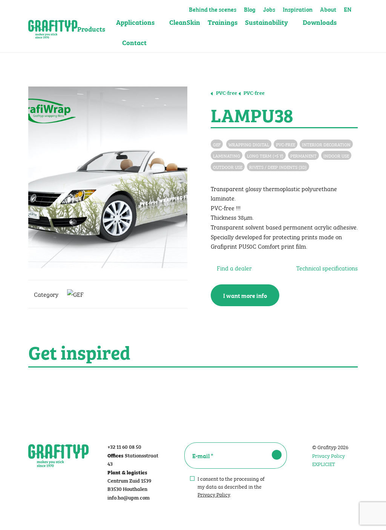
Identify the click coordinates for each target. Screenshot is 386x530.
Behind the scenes (212, 8)
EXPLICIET (323, 463)
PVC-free (226, 92)
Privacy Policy (214, 494)
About (328, 8)
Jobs (269, 8)
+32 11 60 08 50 (124, 446)
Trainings (222, 22)
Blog (250, 8)
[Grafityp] (52, 26)
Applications (135, 22)
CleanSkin (184, 22)
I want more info (245, 295)
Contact (134, 42)
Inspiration (297, 8)
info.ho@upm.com (128, 497)
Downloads (320, 22)
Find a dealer (233, 267)
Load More (193, 385)
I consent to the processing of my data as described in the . (231, 486)
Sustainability (266, 22)
